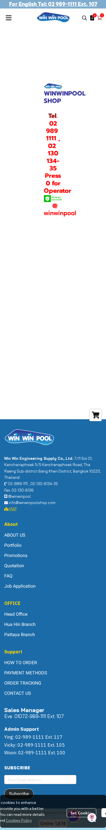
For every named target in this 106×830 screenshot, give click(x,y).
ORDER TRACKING (22, 683)
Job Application (20, 586)
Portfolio (12, 545)
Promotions (15, 555)
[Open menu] (8, 18)
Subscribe (19, 794)
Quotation (14, 565)
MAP (12, 509)
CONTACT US (17, 693)
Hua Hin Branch (20, 624)
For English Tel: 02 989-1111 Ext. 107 (53, 4)
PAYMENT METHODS (25, 673)
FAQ (8, 576)
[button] (84, 18)
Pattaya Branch (19, 634)
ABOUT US (14, 535)
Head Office (15, 614)
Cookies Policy (19, 820)
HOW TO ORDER (20, 662)
